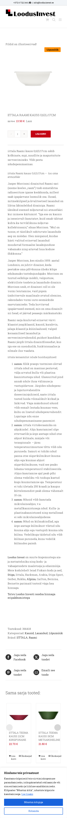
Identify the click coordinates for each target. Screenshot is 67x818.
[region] (33, 792)
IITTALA (22, 637)
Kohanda (33, 810)
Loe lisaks (27, 794)
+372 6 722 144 (20, 2)
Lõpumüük (56, 633)
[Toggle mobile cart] (47, 19)
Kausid (29, 633)
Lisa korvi (40, 133)
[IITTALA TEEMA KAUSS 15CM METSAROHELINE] (48, 715)
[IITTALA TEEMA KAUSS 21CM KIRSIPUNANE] (19, 715)
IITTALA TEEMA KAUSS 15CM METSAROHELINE (49, 736)
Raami (33, 637)
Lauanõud (41, 633)
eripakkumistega (19, 597)
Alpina (31, 579)
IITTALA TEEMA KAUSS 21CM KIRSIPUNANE (18, 736)
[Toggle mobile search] (53, 19)
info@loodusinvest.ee (44, 2)
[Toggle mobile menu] (60, 19)
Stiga (11, 574)
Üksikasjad (24, 756)
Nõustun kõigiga (33, 802)
